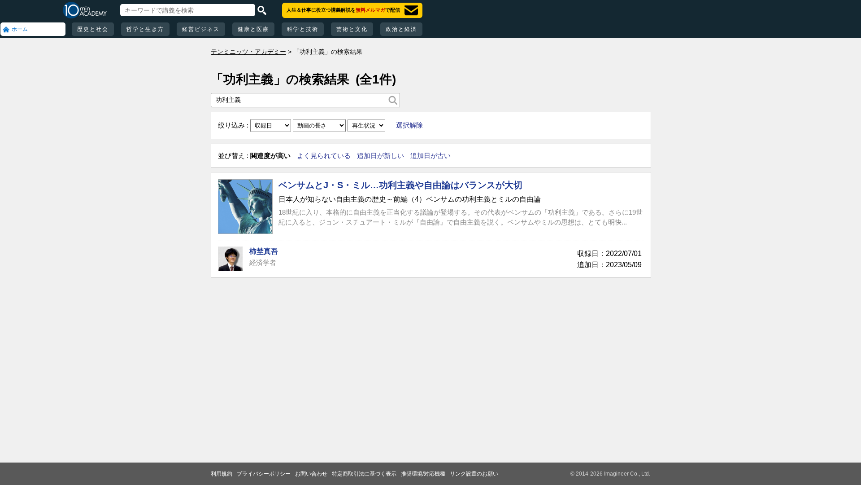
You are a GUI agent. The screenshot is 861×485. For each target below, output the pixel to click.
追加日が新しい (380, 155)
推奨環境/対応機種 (423, 474)
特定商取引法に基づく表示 (364, 474)
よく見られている (324, 155)
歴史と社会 (93, 29)
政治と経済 (401, 29)
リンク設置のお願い (474, 474)
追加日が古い (430, 155)
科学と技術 (302, 29)
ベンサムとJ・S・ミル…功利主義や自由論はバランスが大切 (400, 185)
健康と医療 (253, 29)
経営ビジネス (201, 29)
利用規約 (221, 474)
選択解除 (409, 125)
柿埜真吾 (263, 251)
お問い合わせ (311, 474)
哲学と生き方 (145, 29)
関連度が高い (270, 155)
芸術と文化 (352, 29)
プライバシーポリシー (264, 474)
